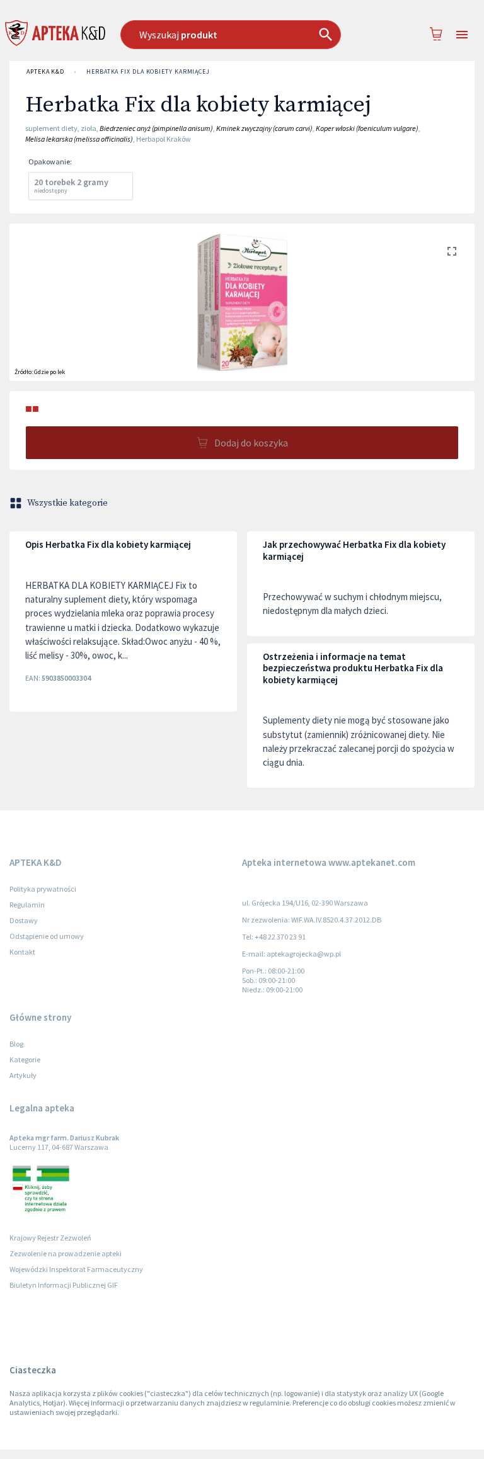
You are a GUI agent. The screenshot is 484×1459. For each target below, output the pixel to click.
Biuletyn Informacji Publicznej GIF (63, 1285)
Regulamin (27, 904)
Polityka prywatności (42, 889)
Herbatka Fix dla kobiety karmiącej (148, 71)
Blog (16, 1043)
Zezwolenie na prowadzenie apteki (65, 1253)
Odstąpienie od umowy (46, 936)
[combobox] (236, 34)
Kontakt (22, 952)
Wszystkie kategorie (67, 503)
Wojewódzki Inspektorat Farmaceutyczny (76, 1269)
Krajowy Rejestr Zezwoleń (50, 1237)
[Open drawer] (462, 35)
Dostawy (23, 920)
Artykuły (23, 1075)
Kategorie (24, 1059)
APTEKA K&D (45, 71)
